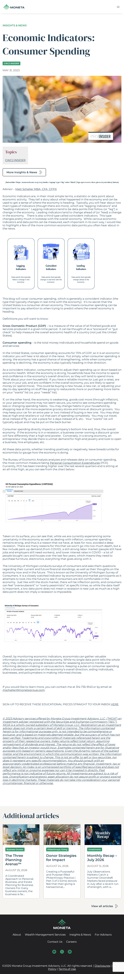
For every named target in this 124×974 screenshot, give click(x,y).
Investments (94, 849)
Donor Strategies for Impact (61, 857)
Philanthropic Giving (57, 849)
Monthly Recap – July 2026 (102, 857)
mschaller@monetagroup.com (24, 690)
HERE (115, 704)
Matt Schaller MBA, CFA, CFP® (36, 189)
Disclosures (102, 965)
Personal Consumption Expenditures (75, 462)
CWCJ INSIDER (11, 63)
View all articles (102, 906)
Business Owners (15, 849)
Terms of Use (67, 969)
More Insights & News (21, 172)
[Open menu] (118, 7)
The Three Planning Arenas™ (14, 859)
